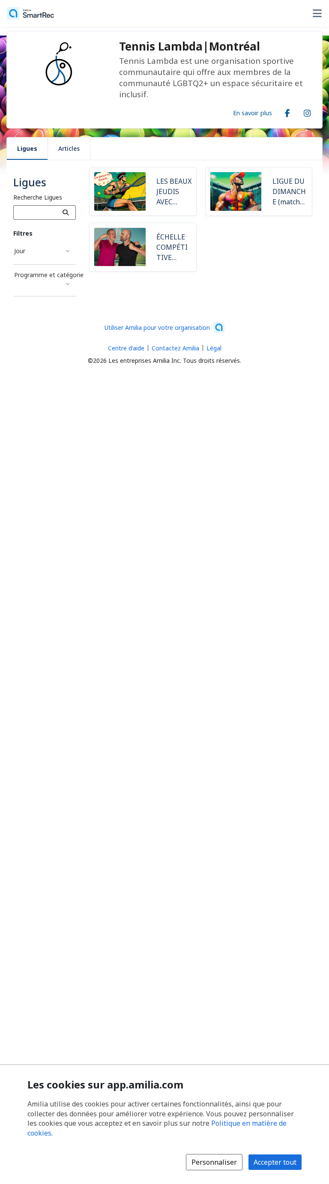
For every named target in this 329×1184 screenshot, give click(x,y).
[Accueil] (30, 13)
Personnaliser (214, 1162)
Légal (213, 348)
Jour (19, 251)
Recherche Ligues (37, 197)
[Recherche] (66, 212)
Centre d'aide (126, 348)
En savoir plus (252, 112)
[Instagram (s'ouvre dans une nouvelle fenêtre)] (307, 111)
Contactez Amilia (175, 348)
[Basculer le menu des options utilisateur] (317, 13)
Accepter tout (275, 1162)
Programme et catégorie (45, 275)
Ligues (27, 148)
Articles (69, 148)
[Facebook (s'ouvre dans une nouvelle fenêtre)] (287, 111)
